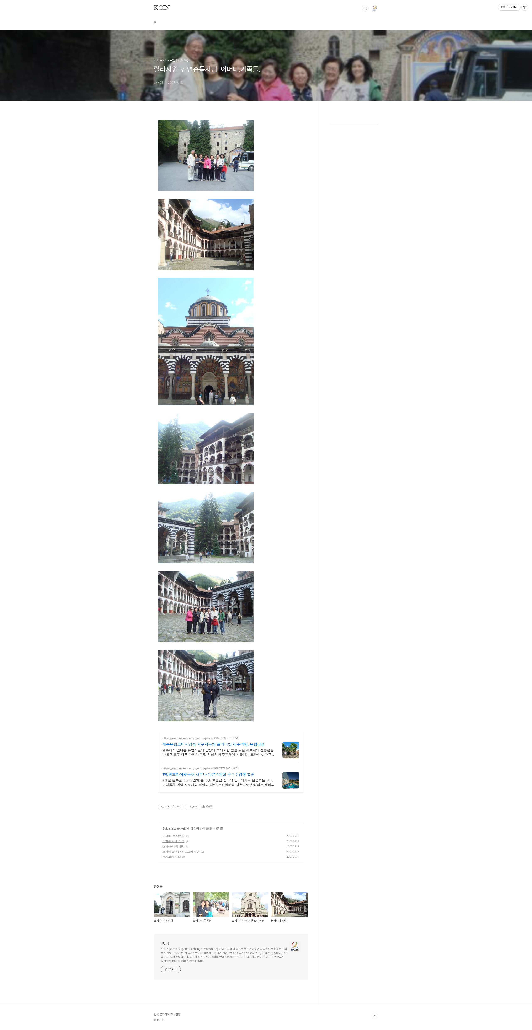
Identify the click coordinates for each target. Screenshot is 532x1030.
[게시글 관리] (178, 807)
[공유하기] (173, 807)
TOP (375, 1016)
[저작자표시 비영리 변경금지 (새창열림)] (207, 807)
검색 (365, 8)
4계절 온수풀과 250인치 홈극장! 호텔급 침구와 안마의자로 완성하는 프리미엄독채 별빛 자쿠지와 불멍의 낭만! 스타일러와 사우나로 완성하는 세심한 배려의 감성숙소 (217, 782)
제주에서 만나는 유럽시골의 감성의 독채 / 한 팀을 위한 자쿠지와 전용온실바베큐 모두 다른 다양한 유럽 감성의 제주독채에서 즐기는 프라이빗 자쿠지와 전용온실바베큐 (218, 752)
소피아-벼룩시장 (173, 846)
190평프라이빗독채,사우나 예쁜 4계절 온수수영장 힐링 (208, 774)
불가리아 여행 (190, 828)
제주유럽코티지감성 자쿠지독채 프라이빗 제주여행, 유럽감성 (213, 744)
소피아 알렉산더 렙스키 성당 (181, 851)
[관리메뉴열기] (525, 7)
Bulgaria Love (171, 828)
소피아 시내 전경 (173, 841)
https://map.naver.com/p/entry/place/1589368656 (196, 738)
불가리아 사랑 (171, 856)
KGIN (162, 8)
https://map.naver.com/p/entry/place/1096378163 (196, 768)
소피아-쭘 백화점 (173, 836)
